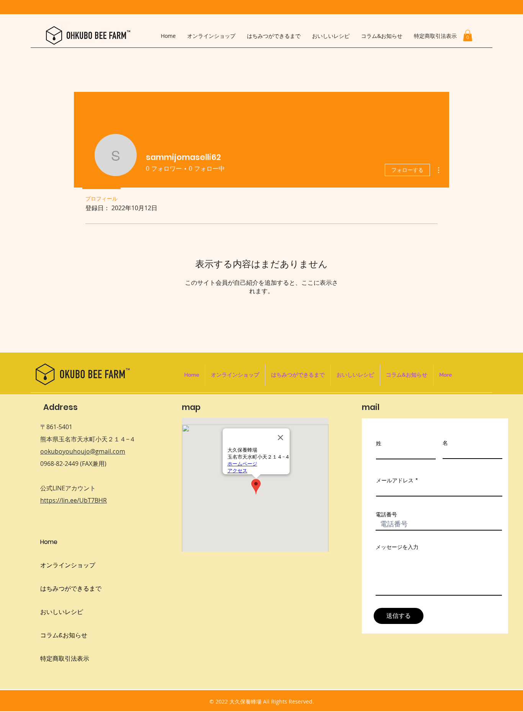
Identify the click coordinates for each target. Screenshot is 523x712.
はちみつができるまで (70, 588)
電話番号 (386, 514)
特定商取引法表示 (64, 658)
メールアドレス (394, 480)
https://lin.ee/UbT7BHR (73, 500)
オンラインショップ (67, 565)
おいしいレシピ (61, 611)
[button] (467, 35)
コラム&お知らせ (63, 635)
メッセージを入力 (397, 547)
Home (48, 541)
